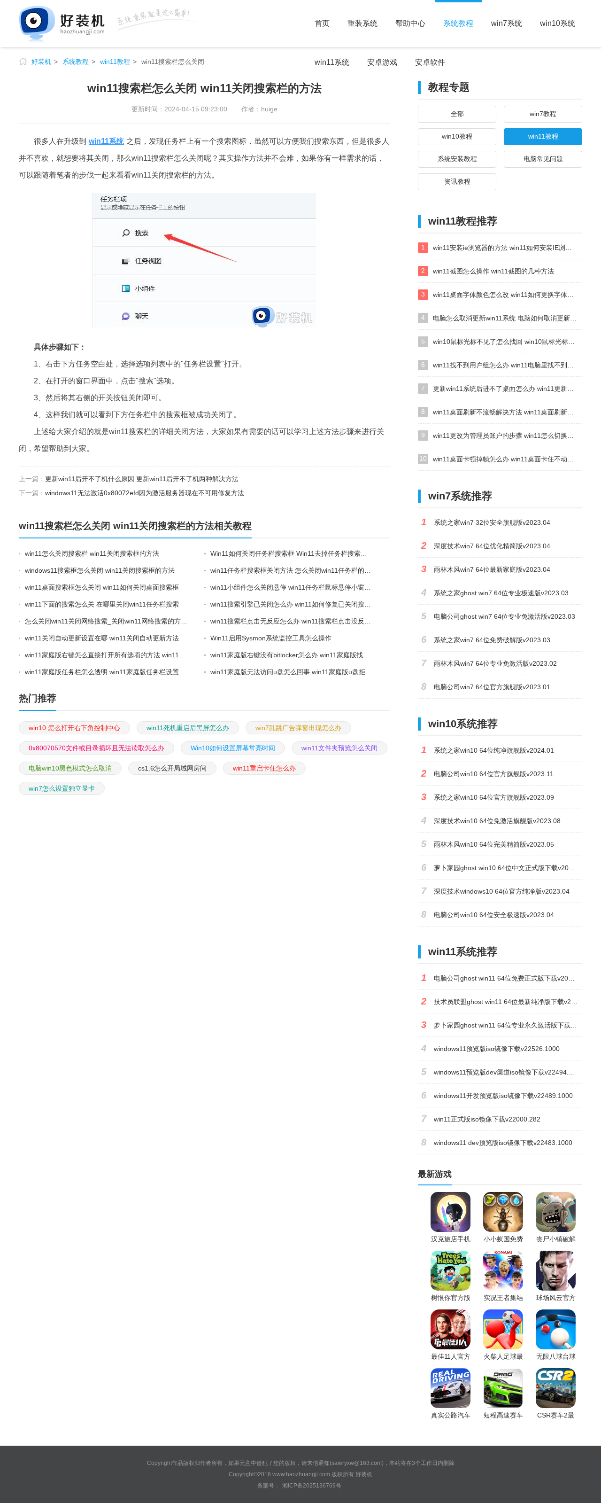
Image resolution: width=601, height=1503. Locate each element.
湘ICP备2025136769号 (311, 1485)
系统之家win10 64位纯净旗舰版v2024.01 (494, 750)
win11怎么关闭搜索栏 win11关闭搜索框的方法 (92, 553)
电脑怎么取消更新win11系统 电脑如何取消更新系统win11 (507, 318)
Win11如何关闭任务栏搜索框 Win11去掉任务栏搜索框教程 (292, 553)
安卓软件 (430, 62)
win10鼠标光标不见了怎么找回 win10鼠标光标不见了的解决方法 (507, 341)
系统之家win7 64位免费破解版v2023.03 (492, 640)
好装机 (41, 61)
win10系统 (557, 23)
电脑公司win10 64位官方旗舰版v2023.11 (494, 774)
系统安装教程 (457, 159)
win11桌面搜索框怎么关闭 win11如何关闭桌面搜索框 (102, 587)
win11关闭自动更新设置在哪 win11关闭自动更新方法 (102, 638)
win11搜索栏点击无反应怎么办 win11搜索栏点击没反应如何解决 (292, 621)
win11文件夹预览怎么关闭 (339, 748)
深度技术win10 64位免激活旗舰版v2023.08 (497, 821)
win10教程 (457, 136)
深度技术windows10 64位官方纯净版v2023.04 (502, 891)
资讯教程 (457, 181)
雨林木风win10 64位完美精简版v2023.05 (494, 844)
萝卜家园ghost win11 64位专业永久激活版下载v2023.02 (508, 1025)
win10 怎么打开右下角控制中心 (74, 728)
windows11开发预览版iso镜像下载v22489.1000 (503, 1095)
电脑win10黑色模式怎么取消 (70, 768)
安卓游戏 (382, 62)
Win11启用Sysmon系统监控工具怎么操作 (270, 638)
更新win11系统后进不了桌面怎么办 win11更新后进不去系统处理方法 (507, 388)
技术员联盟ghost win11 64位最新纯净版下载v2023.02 (508, 1001)
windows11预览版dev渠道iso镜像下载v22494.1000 (508, 1072)
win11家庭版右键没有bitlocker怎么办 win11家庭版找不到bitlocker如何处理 (292, 655)
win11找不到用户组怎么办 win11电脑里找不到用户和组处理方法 (507, 365)
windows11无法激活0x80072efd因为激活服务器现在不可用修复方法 (144, 493)
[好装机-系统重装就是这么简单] (108, 23)
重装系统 (362, 23)
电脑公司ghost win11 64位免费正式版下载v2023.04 (508, 978)
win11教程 (115, 61)
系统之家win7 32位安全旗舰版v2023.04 (492, 522)
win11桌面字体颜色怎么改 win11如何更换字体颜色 (506, 294)
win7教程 (543, 113)
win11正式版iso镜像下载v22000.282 (487, 1119)
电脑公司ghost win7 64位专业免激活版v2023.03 (504, 616)
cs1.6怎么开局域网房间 (172, 768)
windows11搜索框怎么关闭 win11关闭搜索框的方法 (100, 570)
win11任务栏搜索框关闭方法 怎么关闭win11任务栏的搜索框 (292, 570)
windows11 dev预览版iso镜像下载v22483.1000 (503, 1142)
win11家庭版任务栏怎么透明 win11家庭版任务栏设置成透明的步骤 (106, 672)
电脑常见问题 (543, 159)
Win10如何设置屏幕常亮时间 (233, 748)
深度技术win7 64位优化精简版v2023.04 (492, 546)
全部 (457, 113)
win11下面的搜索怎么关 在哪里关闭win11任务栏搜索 (102, 604)
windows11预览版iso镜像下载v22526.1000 (497, 1048)
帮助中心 (410, 23)
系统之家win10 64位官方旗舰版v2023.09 (494, 797)
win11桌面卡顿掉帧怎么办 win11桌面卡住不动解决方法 (507, 459)
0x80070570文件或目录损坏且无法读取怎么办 (96, 748)
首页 (322, 23)
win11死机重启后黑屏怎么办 (187, 728)
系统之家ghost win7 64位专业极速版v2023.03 (501, 593)
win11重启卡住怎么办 (264, 768)
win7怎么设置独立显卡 (62, 788)
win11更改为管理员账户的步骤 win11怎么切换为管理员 (507, 435)
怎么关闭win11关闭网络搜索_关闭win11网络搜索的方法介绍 (106, 621)
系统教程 (458, 23)
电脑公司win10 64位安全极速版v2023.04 (494, 915)
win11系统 (332, 62)
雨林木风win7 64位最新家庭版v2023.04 (492, 569)
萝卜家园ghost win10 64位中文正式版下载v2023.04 (508, 868)
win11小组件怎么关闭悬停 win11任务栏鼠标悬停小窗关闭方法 (292, 587)
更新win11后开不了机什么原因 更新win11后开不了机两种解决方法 (142, 479)
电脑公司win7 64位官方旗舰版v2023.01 (492, 687)
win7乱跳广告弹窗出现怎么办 (298, 728)
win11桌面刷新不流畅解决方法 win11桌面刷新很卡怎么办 (507, 412)
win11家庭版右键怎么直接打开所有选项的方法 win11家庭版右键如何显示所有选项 (106, 655)
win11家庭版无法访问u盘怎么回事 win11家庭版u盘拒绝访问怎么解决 (292, 672)
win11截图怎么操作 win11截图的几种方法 (493, 271)
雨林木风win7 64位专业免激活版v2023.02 (495, 663)
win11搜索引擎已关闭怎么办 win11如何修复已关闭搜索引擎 (292, 604)
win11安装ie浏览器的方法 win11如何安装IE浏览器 (505, 247)
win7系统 (506, 23)
